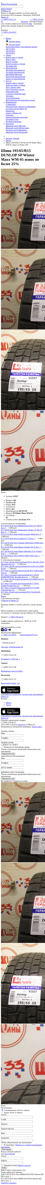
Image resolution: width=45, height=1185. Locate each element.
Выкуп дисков (12, 62)
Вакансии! (10, 111)
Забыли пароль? (24, 1165)
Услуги (9, 81)
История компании (13, 122)
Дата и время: (6, 767)
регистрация (10, 1154)
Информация (11, 102)
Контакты (10, 124)
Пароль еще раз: (7, 1129)
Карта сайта (37, 727)
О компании (11, 104)
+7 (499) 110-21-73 (8, 19)
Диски (8, 55)
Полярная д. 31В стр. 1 (10, 659)
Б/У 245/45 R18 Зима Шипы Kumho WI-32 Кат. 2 (21, 547)
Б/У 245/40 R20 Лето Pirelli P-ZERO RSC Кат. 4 (20, 556)
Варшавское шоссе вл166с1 (12, 671)
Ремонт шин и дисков (15, 83)
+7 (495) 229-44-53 (8, 32)
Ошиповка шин (12, 92)
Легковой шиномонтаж (15, 70)
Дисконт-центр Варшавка (16, 130)
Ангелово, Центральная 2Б (12, 647)
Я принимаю (9, 1145)
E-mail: (3, 1119)
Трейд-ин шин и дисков (15, 64)
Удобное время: (7, 743)
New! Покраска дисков (15, 89)
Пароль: (4, 1124)
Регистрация (6, 1149)
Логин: (4, 1115)
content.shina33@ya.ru (28, 635)
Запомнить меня (10, 1165)
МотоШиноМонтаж (14, 75)
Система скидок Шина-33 (16, 109)
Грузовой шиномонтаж (15, 72)
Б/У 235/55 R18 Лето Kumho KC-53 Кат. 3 (18, 539)
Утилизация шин (13, 98)
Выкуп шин (10, 60)
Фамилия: (5, 1138)
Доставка (9, 96)
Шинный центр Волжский (17, 132)
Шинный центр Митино (16, 126)
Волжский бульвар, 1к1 (10, 683)
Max (30, 24)
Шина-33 (4, 17)
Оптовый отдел (12, 119)
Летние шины (14, 45)
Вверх (3, 596)
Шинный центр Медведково (17, 128)
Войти (4, 1168)
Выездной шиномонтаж (15, 77)
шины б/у (22, 725)
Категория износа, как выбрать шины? (21, 47)
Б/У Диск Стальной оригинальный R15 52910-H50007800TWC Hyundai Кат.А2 (20, 576)
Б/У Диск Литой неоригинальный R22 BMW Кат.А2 (22, 579)
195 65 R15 (10, 51)
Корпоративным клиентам (16, 117)
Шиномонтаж (11, 68)
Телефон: (4, 738)
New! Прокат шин (13, 87)
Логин (3, 1156)
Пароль (4, 1161)
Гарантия (9, 115)
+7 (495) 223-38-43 (9, 635)
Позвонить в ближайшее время (16, 747)
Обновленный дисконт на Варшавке (21, 107)
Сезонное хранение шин (16, 94)
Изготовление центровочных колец (20, 100)
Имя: (3, 733)
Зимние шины (14, 42)
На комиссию (11, 66)
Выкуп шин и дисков (14, 57)
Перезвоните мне (8, 754)
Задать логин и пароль (13, 1113)
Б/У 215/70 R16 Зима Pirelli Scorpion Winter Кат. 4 (21, 534)
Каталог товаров (12, 138)
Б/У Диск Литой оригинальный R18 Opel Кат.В (20, 592)
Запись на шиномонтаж (15, 79)
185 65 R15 (10, 53)
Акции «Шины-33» (14, 113)
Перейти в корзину (9, 1183)
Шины (8, 38)
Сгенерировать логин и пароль (16, 1110)
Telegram (24, 22)
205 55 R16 (10, 49)
